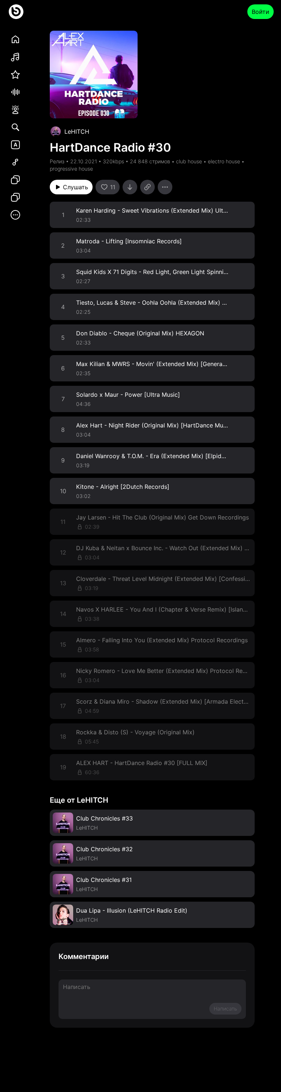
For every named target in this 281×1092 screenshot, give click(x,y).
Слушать (75, 187)
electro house (224, 161)
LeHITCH (76, 131)
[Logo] (16, 11)
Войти (260, 11)
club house (189, 161)
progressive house (71, 168)
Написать (225, 1008)
